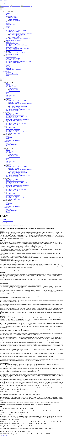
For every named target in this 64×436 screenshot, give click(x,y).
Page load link (3, 435)
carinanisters (7, 225)
